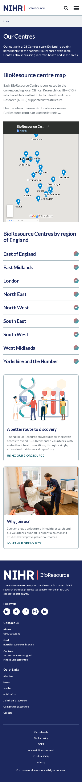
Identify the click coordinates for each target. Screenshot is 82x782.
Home (6, 21)
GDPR (41, 744)
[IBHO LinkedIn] (44, 611)
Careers (7, 712)
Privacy (41, 762)
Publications (10, 694)
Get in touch (41, 732)
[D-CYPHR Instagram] (25, 611)
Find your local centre (15, 659)
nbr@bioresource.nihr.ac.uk (18, 644)
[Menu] (76, 8)
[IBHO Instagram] (35, 611)
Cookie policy (41, 738)
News (6, 682)
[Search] (66, 8)
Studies (7, 688)
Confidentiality (41, 756)
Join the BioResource (15, 700)
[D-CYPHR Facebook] (16, 611)
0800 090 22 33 (11, 633)
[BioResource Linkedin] (6, 611)
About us (8, 676)
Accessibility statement (41, 750)
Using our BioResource (16, 706)
